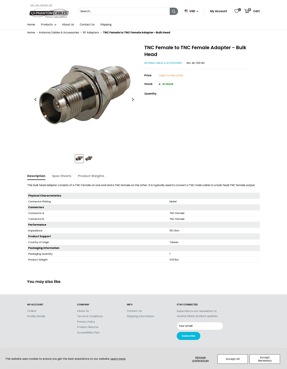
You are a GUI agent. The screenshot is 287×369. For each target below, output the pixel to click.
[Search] (174, 11)
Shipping (105, 24)
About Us (68, 24)
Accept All (232, 359)
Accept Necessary (265, 359)
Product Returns (87, 327)
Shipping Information (140, 316)
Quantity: (150, 94)
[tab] (36, 176)
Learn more (118, 359)
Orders (31, 311)
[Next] (133, 99)
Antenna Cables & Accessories (59, 32)
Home (31, 24)
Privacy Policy (86, 322)
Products (47, 24)
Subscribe (188, 336)
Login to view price (171, 75)
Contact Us (87, 24)
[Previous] (35, 99)
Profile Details (36, 316)
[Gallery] (84, 105)
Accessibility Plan (88, 332)
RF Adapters (91, 32)
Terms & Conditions (90, 316)
